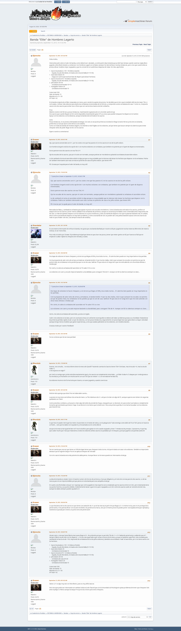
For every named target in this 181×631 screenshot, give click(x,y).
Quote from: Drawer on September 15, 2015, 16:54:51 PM (68, 176)
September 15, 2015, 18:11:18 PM (58, 225)
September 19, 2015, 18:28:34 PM (58, 502)
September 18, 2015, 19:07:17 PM (58, 419)
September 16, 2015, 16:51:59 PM (58, 333)
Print (149, 50)
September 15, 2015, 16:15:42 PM (58, 55)
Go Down (33, 50)
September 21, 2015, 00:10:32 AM (58, 580)
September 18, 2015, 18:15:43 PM (58, 390)
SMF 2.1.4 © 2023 (32, 629)
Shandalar (37, 225)
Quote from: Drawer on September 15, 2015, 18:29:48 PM (68, 286)
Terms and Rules (142, 629)
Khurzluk (36, 363)
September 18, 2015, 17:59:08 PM (58, 363)
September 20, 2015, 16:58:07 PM (58, 532)
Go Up (31, 609)
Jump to (124, 617)
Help (135, 629)
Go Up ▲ (150, 629)
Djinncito (36, 55)
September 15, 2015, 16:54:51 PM (58, 139)
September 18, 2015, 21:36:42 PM (58, 446)
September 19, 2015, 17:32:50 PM (58, 475)
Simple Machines (41, 629)
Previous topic (138, 44)
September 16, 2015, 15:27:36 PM (58, 282)
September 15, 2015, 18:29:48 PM (58, 253)
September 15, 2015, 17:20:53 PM (58, 172)
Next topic (147, 44)
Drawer (36, 139)
